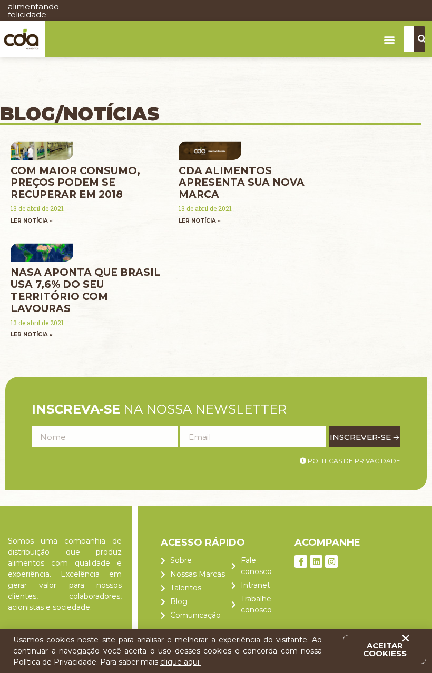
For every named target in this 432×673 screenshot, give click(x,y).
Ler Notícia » (32, 220)
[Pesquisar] (422, 39)
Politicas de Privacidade (353, 461)
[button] (389, 39)
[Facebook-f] (300, 561)
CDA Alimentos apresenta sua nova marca (242, 183)
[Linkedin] (316, 561)
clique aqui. (180, 662)
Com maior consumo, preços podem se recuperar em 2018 (75, 183)
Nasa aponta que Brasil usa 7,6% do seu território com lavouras (86, 290)
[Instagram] (331, 561)
